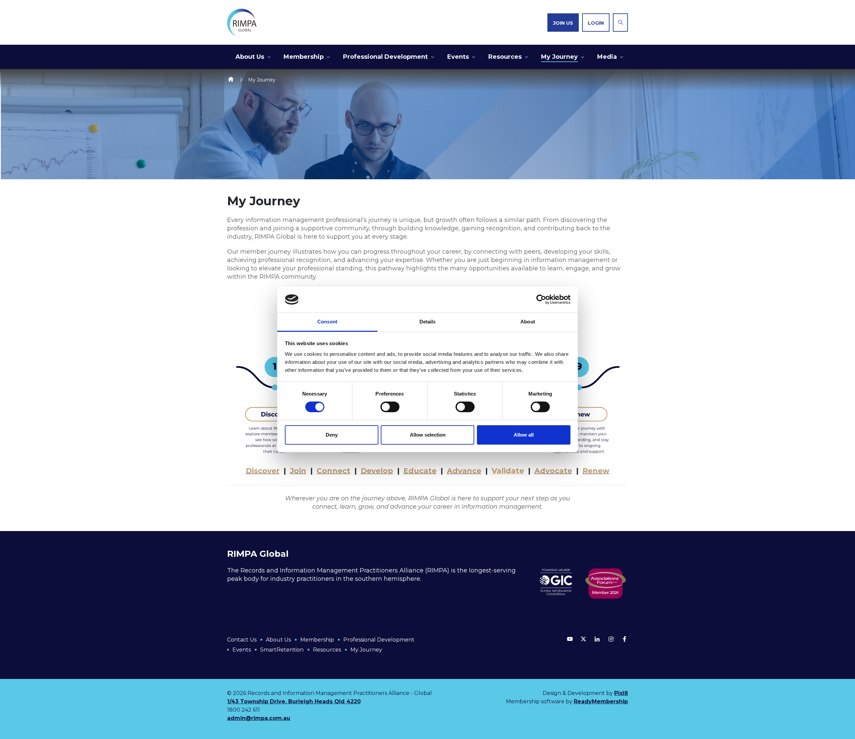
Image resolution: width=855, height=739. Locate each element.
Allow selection (428, 435)
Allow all (524, 435)
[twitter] (583, 639)
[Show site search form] (620, 22)
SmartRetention (282, 650)
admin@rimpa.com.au (258, 718)
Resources (505, 56)
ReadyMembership (601, 701)
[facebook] (624, 639)
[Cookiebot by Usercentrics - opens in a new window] (541, 299)
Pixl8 (621, 693)
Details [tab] (427, 321)
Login (596, 23)
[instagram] (611, 639)
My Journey (559, 56)
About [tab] (527, 321)
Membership (304, 56)
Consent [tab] (327, 321)
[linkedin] (597, 639)
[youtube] (569, 639)
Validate (508, 470)
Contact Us (241, 640)
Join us (563, 23)
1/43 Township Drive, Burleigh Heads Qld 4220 (294, 701)
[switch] (389, 407)
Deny (332, 435)
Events (458, 56)
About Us (249, 56)
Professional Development (385, 56)
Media (607, 56)
